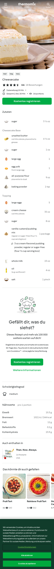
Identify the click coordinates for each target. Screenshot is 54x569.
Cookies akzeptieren (27, 563)
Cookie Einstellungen (27, 547)
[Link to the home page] (27, 5)
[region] (27, 544)
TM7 (5, 74)
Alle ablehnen (27, 555)
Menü (6, 7)
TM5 (18, 74)
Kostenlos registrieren (27, 101)
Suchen (48, 7)
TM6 (11, 74)
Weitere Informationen (27, 370)
